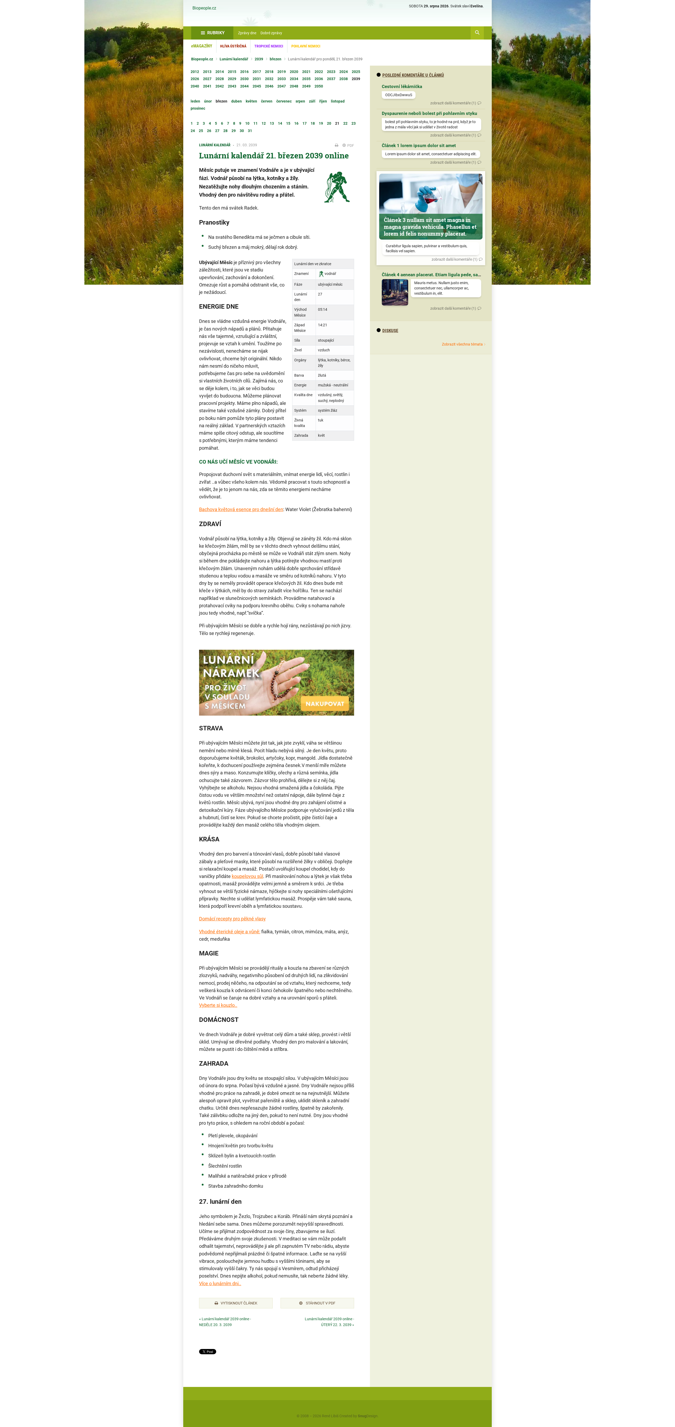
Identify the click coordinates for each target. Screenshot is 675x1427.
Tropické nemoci (268, 46)
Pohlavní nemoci (305, 46)
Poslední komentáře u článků (413, 75)
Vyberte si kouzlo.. (218, 1005)
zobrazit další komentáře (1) (453, 103)
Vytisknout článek (239, 1303)
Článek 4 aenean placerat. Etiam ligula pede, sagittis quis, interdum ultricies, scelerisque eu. (476, 274)
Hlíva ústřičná (233, 46)
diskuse (390, 330)
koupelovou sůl (247, 876)
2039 (259, 59)
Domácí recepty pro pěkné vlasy (232, 918)
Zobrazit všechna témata (462, 344)
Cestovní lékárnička (402, 86)
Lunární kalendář (234, 59)
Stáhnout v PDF (320, 1303)
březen (275, 59)
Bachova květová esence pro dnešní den (241, 509)
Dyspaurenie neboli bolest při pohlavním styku (429, 113)
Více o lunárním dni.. (220, 1283)
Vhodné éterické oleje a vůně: (229, 931)
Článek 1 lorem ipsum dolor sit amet (419, 145)
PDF (350, 145)
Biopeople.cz (204, 8)
